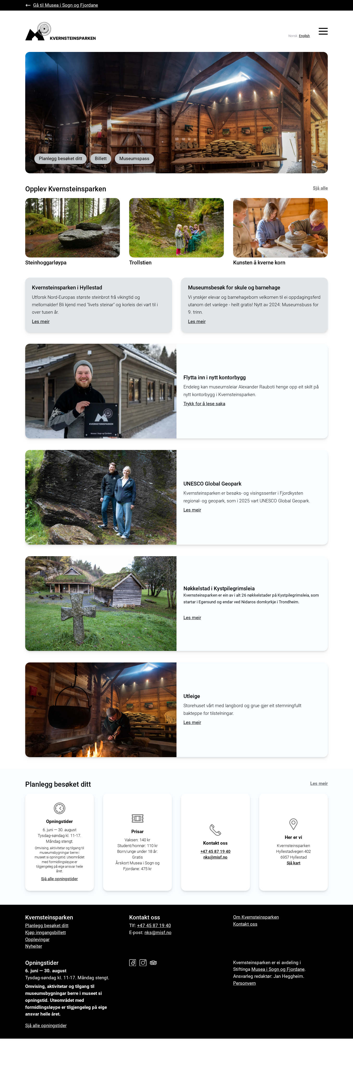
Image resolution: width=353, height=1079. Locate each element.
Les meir (319, 783)
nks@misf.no (215, 857)
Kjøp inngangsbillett (45, 932)
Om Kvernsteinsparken (256, 917)
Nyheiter (33, 946)
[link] (292, 36)
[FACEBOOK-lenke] (133, 962)
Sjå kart (293, 863)
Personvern (244, 983)
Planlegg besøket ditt (60, 158)
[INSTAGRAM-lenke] (144, 962)
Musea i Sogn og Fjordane (277, 969)
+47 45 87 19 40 (216, 851)
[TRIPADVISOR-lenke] (154, 962)
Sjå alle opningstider (59, 878)
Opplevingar (37, 939)
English (304, 36)
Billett (101, 158)
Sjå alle (320, 188)
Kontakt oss (245, 924)
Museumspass (134, 158)
